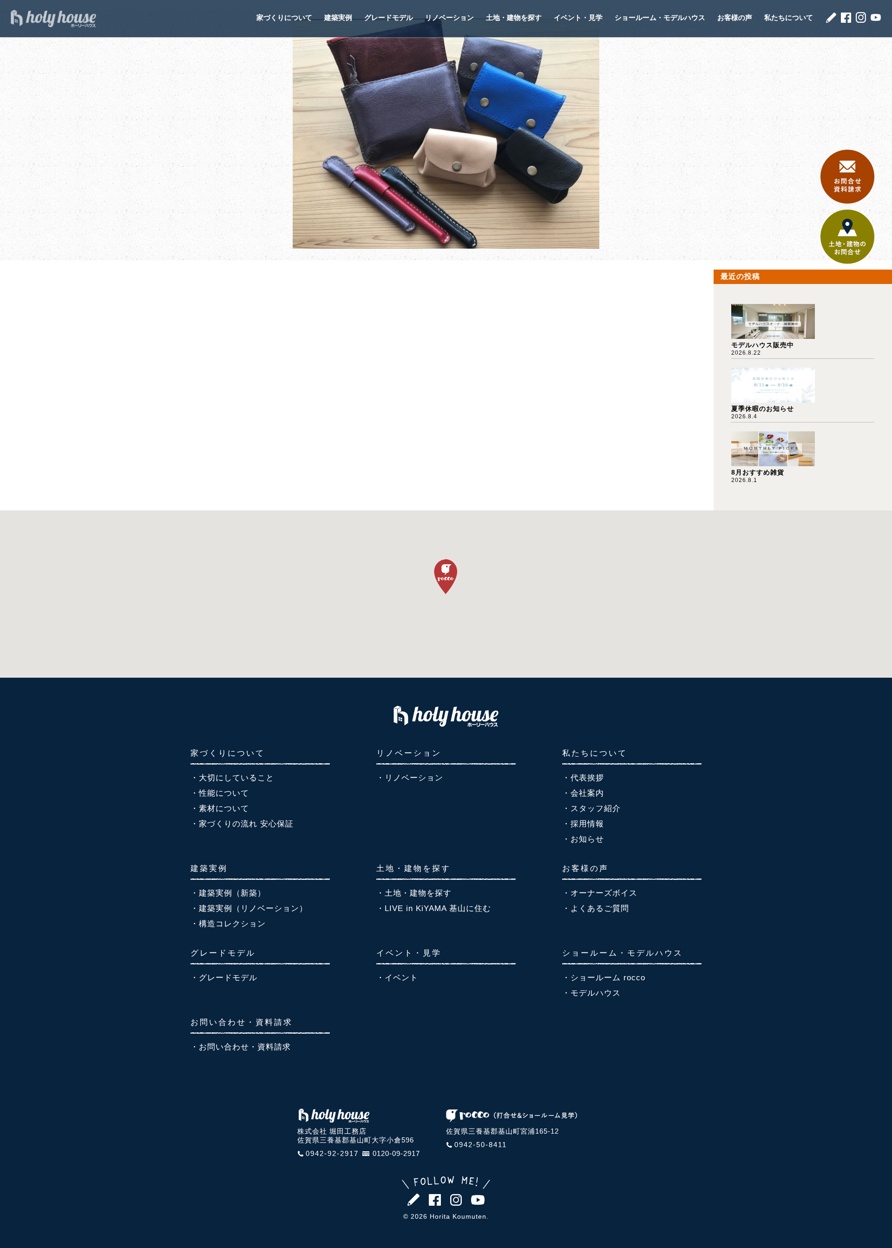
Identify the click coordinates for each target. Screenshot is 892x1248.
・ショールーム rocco (603, 977)
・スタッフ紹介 (591, 808)
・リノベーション (409, 777)
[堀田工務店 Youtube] (876, 18)
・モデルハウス (591, 993)
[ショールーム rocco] (511, 1119)
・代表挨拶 (583, 777)
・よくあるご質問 (595, 908)
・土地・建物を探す (414, 893)
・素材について (219, 808)
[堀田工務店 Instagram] (861, 20)
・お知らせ (583, 839)
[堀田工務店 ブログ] (831, 20)
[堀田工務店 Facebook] (846, 20)
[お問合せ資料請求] (847, 201)
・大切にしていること (232, 777)
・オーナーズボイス (599, 893)
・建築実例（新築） (228, 893)
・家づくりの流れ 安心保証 (242, 823)
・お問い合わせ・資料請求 (240, 1047)
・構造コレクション (228, 923)
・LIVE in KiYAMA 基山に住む (433, 908)
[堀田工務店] (446, 724)
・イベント (397, 977)
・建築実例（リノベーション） (249, 908)
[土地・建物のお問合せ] (847, 261)
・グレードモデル (223, 977)
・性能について (219, 793)
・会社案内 (583, 793)
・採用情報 (583, 823)
